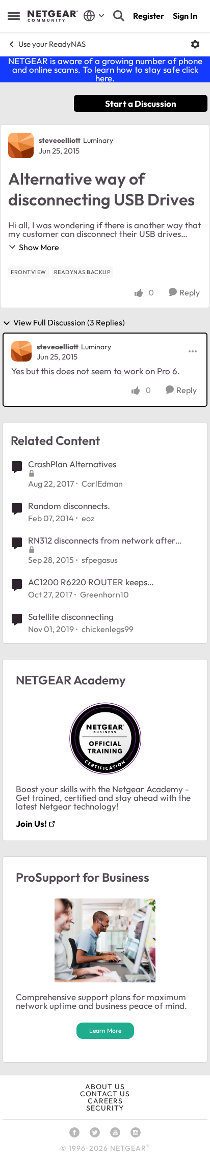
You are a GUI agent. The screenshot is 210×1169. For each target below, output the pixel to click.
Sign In (185, 16)
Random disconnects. (69, 505)
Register (148, 16)
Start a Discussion (140, 103)
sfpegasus (100, 560)
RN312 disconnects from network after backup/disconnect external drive (101, 540)
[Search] (119, 16)
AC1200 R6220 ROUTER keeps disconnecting (87, 582)
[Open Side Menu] (14, 15)
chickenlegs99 (108, 629)
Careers (105, 1100)
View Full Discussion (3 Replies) (69, 322)
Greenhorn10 (104, 594)
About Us (105, 1086)
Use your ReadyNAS (52, 44)
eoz (88, 518)
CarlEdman (102, 483)
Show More (39, 247)
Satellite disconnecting (71, 616)
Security (105, 1108)
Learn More (105, 1030)
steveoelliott (60, 140)
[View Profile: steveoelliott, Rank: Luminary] (21, 145)
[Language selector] (94, 16)
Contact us (105, 1093)
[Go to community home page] (53, 16)
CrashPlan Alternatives (72, 464)
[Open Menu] (195, 44)
